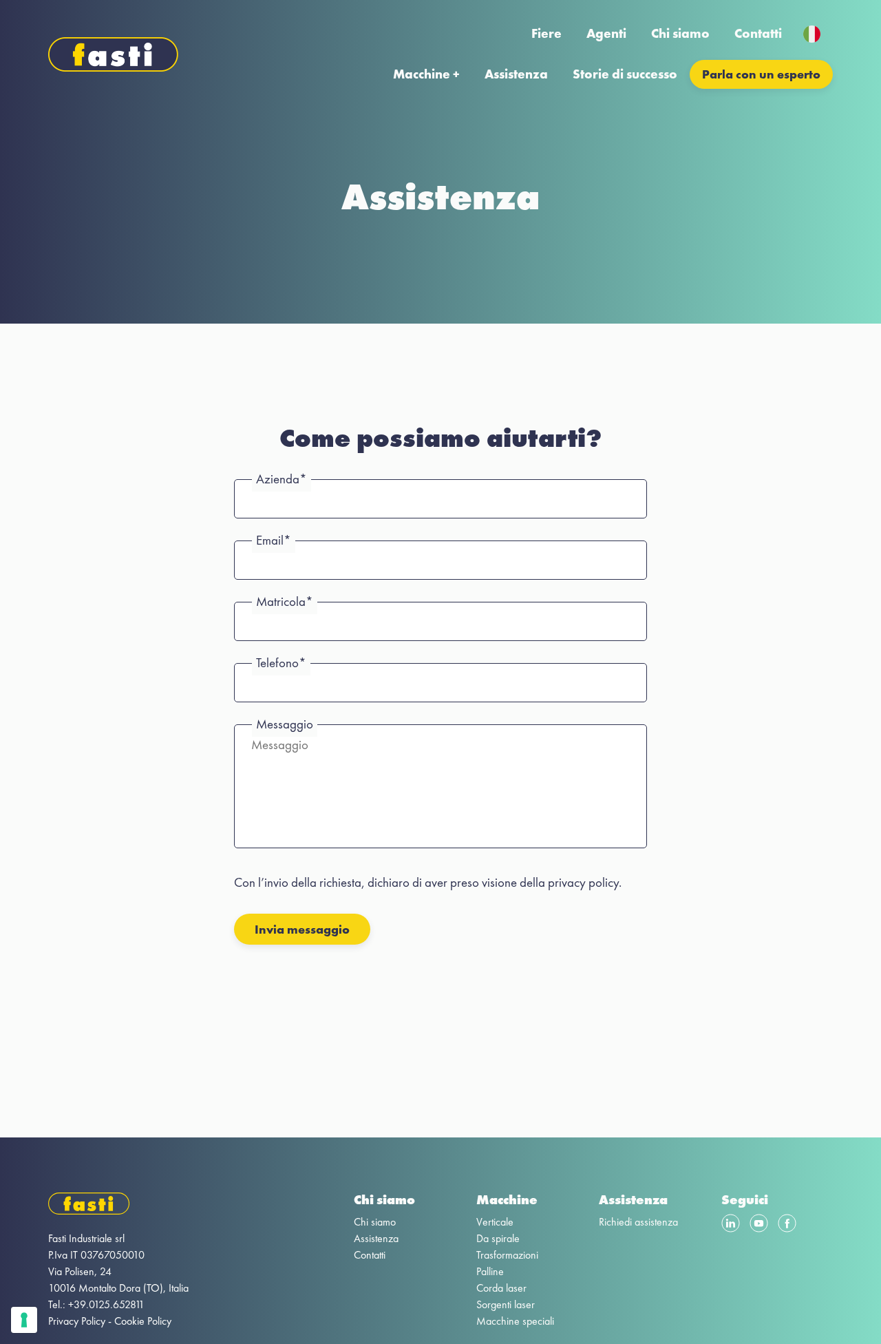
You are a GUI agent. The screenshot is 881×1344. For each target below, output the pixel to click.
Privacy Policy (76, 1321)
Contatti (758, 33)
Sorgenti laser (505, 1304)
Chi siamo (680, 33)
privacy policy (583, 882)
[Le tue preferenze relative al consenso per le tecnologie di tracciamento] (24, 1320)
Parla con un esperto (761, 74)
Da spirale (498, 1238)
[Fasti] (118, 1206)
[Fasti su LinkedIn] (730, 1225)
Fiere (546, 33)
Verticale (494, 1222)
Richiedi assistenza (638, 1222)
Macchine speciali (515, 1321)
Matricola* (284, 601)
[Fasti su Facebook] (787, 1225)
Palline (490, 1271)
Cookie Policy (142, 1321)
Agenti (606, 33)
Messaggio (284, 724)
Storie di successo (625, 74)
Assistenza (516, 74)
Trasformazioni (507, 1255)
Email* (273, 540)
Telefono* (281, 662)
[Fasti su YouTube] (759, 1225)
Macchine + (426, 74)
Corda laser (501, 1288)
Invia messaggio (302, 929)
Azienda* (281, 478)
